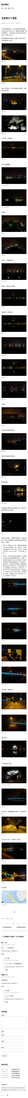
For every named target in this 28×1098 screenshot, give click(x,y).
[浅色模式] (2, 1095)
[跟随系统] (7, 1095)
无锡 (7, 918)
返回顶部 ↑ (4, 1084)
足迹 (6, 8)
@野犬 (7, 963)
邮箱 (3, 1041)
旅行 (2, 8)
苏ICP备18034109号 (20, 1087)
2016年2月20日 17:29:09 (8, 944)
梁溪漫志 (3, 23)
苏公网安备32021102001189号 (8, 1090)
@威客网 (7, 996)
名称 (3, 1035)
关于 (13, 8)
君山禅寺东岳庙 (15, 1077)
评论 (3, 1015)
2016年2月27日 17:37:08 (7, 977)
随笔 (9, 8)
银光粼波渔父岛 (15, 1069)
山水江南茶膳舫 (5, 164)
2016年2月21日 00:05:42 (12, 960)
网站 (2, 1047)
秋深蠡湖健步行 (15, 1071)
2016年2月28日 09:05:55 (12, 992)
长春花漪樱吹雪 (15, 1073)
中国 (3, 918)
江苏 (11, 918)
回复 (2, 954)
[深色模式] (5, 1095)
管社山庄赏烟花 (15, 1075)
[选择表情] (2, 1032)
